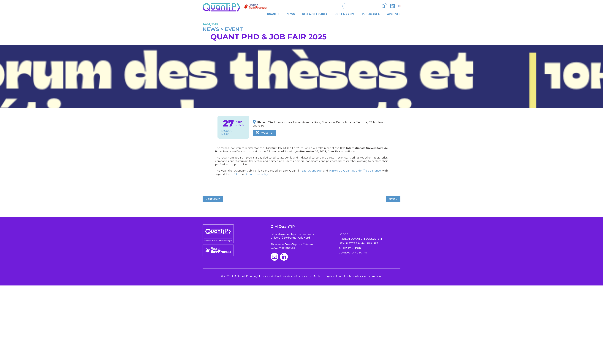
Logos (343, 234)
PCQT (237, 174)
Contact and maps (353, 252)
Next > (393, 199)
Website (266, 132)
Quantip (273, 14)
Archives (393, 14)
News (291, 14)
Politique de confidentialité (292, 276)
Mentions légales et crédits (329, 276)
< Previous (213, 199)
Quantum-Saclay (257, 174)
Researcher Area (314, 14)
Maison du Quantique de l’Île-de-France (355, 170)
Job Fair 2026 (345, 14)
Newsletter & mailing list (358, 243)
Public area (371, 14)
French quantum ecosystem (360, 238)
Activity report (351, 248)
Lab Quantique (312, 170)
